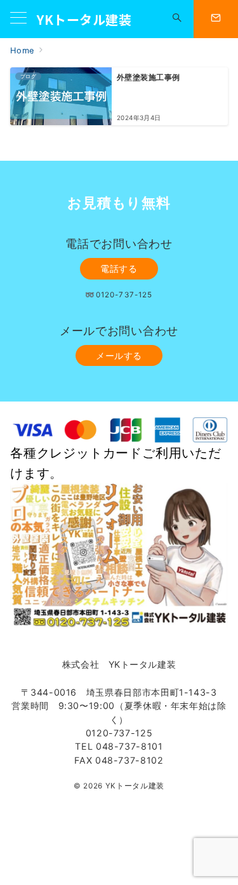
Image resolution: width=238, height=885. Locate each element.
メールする (119, 355)
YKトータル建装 (84, 19)
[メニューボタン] (18, 18)
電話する (118, 268)
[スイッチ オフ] (177, 19)
